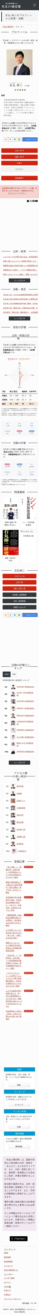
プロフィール (19, 576)
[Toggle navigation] (35, 5)
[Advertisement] (19, 226)
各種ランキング (19, 607)
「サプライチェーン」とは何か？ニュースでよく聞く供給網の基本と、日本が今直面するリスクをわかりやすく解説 (13, 979)
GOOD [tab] (6, 674)
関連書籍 (18, 178)
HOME (6, 1253)
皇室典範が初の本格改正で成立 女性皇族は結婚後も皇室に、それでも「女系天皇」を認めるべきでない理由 (13, 903)
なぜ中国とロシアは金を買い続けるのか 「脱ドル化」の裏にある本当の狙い (14, 934)
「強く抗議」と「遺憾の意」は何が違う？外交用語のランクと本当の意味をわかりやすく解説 (13, 872)
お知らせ (7, 1290)
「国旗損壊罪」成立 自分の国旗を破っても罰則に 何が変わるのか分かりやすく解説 (14, 920)
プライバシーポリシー (12, 1299)
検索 (19, 1085)
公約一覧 (18, 150)
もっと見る (18, 280)
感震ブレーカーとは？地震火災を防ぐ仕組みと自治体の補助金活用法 (13, 947)
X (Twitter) (18, 1238)
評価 (18, 131)
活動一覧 (18, 157)
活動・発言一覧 (19, 588)
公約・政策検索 (19, 601)
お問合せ (7, 1295)
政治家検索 (8, 1262)
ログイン (11, 193)
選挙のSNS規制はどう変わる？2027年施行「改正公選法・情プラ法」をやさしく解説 (14, 887)
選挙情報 (18, 1147)
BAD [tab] (14, 674)
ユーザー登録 (9, 1278)
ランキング (19, 1105)
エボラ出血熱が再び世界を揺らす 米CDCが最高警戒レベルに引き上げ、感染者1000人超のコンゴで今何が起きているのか (14, 998)
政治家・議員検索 (19, 595)
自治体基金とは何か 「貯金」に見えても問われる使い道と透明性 (14, 1015)
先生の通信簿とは (11, 1270)
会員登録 (5, 188)
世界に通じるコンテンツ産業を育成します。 (20, 261)
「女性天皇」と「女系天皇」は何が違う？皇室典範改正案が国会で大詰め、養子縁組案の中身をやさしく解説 (13, 961)
